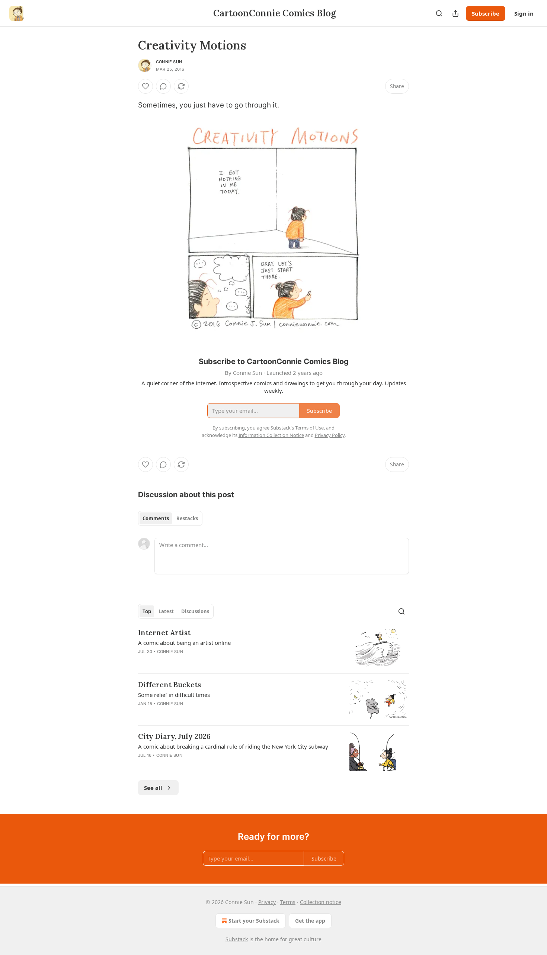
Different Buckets (169, 684)
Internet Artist (164, 632)
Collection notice (320, 902)
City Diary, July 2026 (174, 736)
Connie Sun (169, 61)
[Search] (439, 13)
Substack (236, 939)
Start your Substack (253, 920)
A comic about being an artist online (184, 642)
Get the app (310, 920)
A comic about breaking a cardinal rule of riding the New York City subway (233, 746)
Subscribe (485, 13)
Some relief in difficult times (174, 694)
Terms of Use (309, 427)
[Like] (145, 86)
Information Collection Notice (271, 435)
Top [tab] (147, 611)
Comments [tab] (156, 518)
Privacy (267, 902)
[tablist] (170, 518)
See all (153, 787)
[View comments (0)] (163, 86)
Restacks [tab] (187, 518)
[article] (273, 648)
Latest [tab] (166, 611)
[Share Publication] (455, 13)
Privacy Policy (330, 435)
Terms (287, 902)
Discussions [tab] (195, 611)
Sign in (524, 13)
